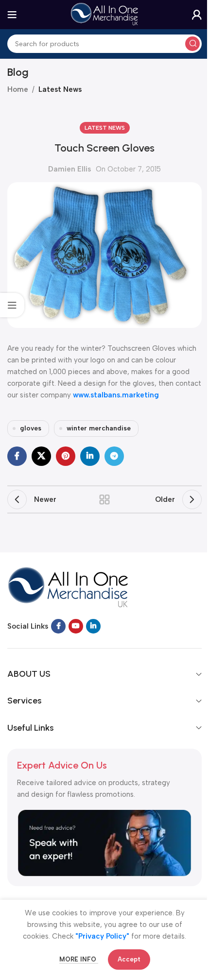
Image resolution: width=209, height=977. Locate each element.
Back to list (104, 499)
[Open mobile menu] (12, 14)
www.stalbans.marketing (116, 395)
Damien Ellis (69, 169)
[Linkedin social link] (90, 456)
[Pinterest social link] (65, 456)
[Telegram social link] (114, 456)
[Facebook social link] (17, 456)
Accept (129, 959)
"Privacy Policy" (102, 936)
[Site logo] (104, 14)
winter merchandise (99, 428)
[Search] (192, 43)
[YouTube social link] (76, 626)
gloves (30, 428)
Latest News (60, 89)
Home (17, 89)
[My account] (197, 14)
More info (78, 959)
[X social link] (41, 456)
